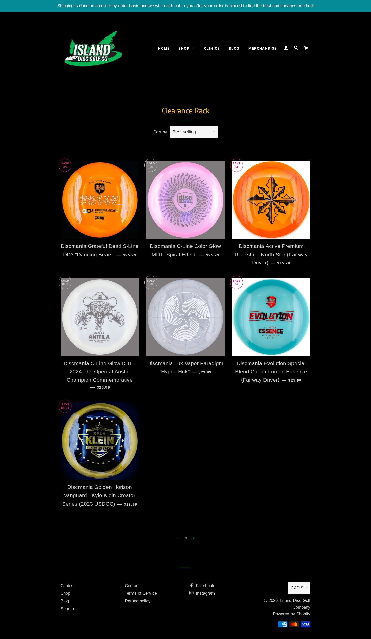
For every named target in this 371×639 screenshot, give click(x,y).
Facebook (204, 585)
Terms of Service (141, 593)
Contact (132, 585)
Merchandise (262, 48)
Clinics (212, 48)
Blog (234, 48)
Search (67, 608)
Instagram (205, 593)
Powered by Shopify (291, 614)
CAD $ (297, 588)
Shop (184, 48)
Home (164, 48)
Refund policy (138, 601)
